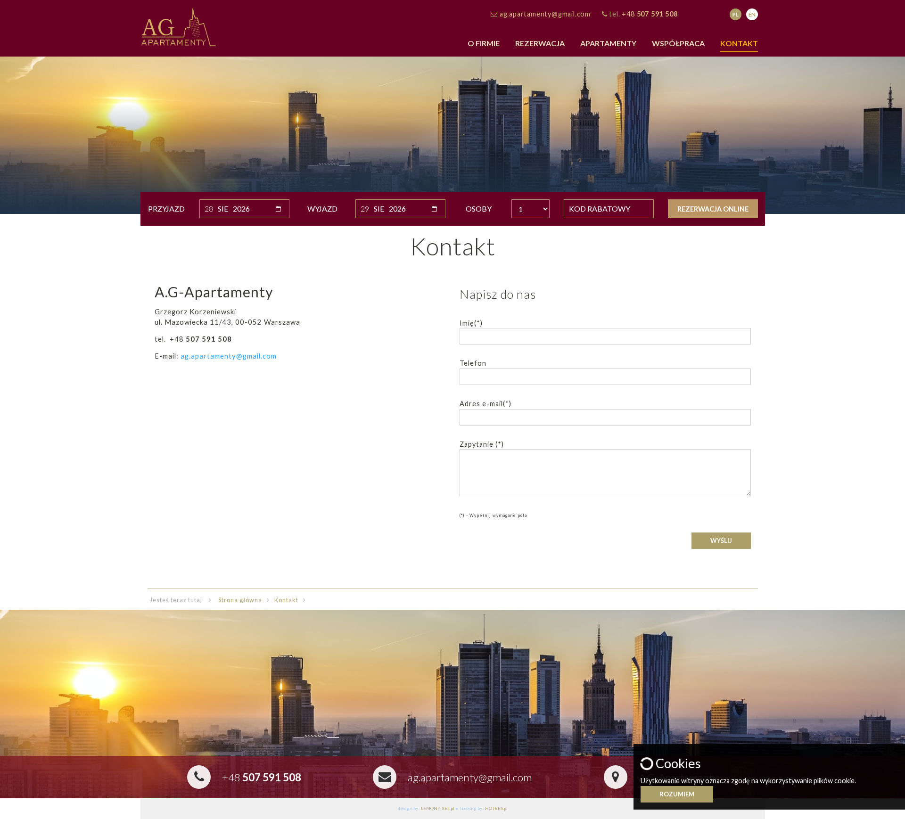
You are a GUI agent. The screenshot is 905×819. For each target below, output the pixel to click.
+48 (649, 14)
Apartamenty (608, 43)
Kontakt (739, 43)
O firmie (484, 43)
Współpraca (678, 43)
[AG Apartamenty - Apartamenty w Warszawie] (178, 26)
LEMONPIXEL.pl (437, 808)
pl (735, 14)
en (752, 14)
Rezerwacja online (713, 209)
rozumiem (676, 794)
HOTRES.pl (496, 808)
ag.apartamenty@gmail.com (545, 14)
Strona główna (240, 600)
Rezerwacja (540, 43)
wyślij (721, 540)
